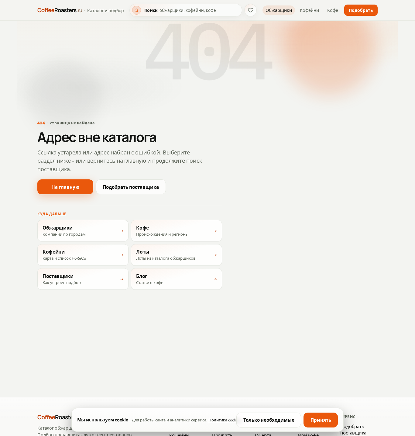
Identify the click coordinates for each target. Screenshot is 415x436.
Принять (320, 420)
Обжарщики (279, 10)
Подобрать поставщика (131, 187)
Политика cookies (224, 419)
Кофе (332, 10)
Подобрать (361, 10)
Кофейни (309, 10)
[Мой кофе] (250, 10)
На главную (65, 187)
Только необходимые (268, 420)
